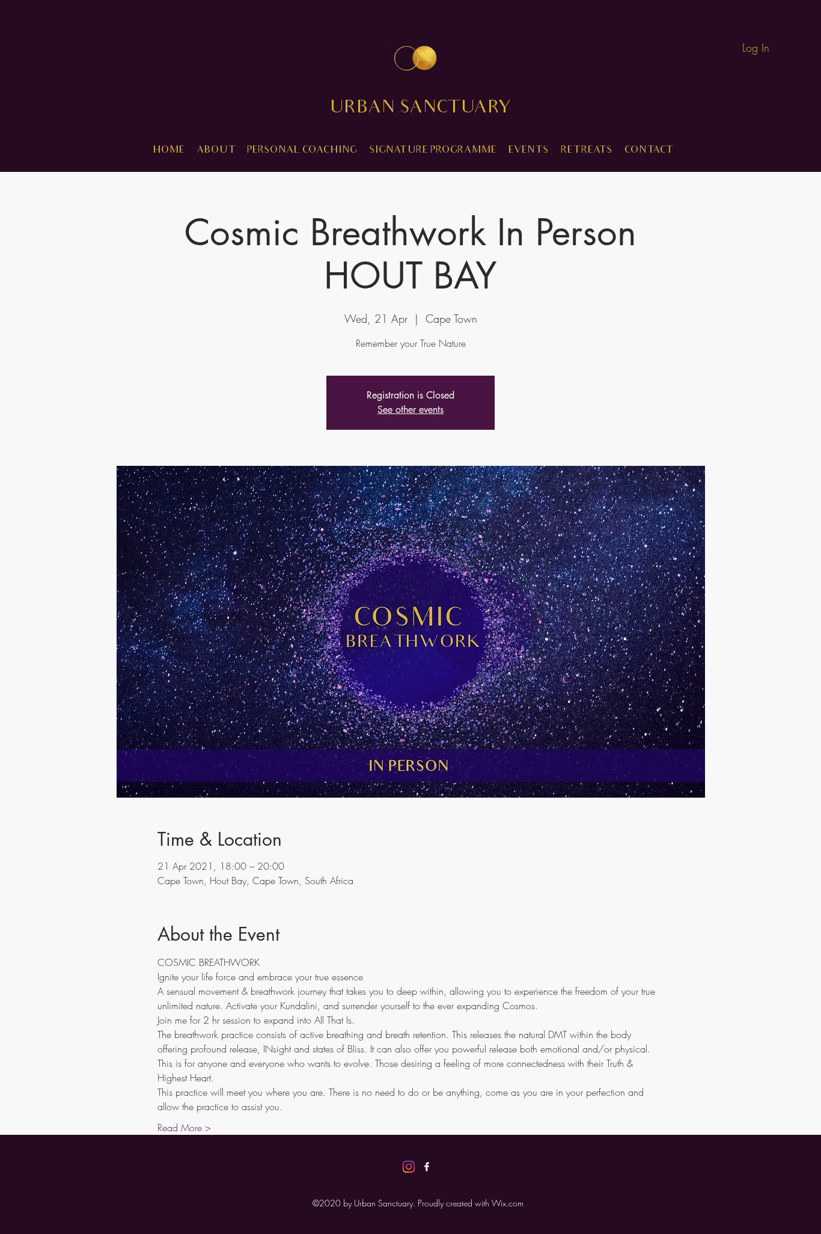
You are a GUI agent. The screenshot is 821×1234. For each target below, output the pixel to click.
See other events (410, 409)
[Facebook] (427, 1167)
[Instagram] (409, 1167)
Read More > (184, 1127)
